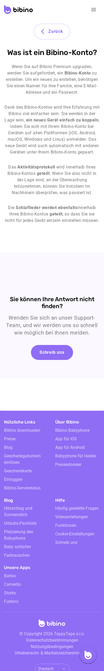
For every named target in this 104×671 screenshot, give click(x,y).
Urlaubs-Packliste (20, 523)
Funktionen (65, 525)
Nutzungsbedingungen (52, 646)
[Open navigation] (93, 9)
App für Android (70, 447)
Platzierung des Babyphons (18, 535)
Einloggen (13, 479)
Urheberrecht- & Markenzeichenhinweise (52, 653)
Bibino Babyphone (72, 430)
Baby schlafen (17, 546)
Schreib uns (52, 352)
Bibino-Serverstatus (22, 488)
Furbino (11, 601)
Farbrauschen (17, 555)
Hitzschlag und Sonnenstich (18, 511)
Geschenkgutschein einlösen (22, 459)
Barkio (10, 575)
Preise (9, 438)
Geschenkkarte (18, 470)
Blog (8, 447)
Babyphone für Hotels (75, 455)
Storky (10, 592)
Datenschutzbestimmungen (52, 640)
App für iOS (66, 438)
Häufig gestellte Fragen (77, 508)
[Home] (52, 625)
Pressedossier (68, 464)
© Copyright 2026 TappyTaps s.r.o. (52, 633)
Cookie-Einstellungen (74, 533)
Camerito (12, 584)
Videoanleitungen (71, 516)
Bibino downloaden (22, 430)
